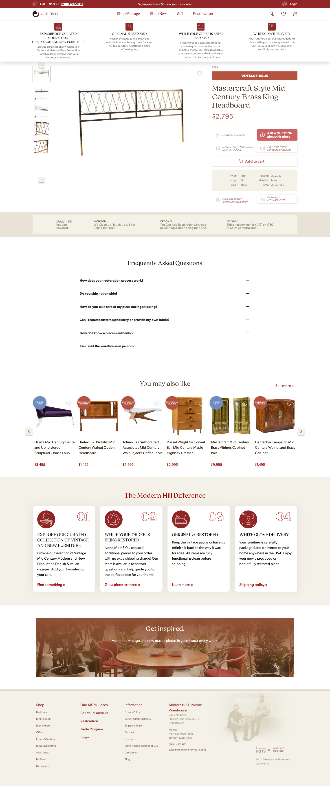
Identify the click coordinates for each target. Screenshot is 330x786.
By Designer (43, 766)
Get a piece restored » (122, 584)
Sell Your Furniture (94, 712)
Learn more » (182, 584)
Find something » (51, 584)
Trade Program (91, 728)
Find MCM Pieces (94, 704)
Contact (129, 732)
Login (293, 4)
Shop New (158, 13)
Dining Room (43, 718)
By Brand (41, 759)
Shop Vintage (128, 13)
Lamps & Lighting (46, 745)
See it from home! (279, 148)
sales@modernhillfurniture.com (187, 749)
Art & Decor (42, 752)
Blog (127, 759)
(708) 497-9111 (177, 744)
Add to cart (254, 161)
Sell (180, 13)
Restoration (203, 13)
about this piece (280, 134)
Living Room (43, 725)
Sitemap (129, 739)
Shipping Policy (134, 725)
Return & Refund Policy (138, 718)
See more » (284, 385)
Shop (215, 66)
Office (39, 732)
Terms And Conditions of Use (141, 745)
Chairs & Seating (45, 739)
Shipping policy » (253, 584)
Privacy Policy (132, 712)
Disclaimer (131, 752)
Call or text (61, 4)
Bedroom (41, 712)
